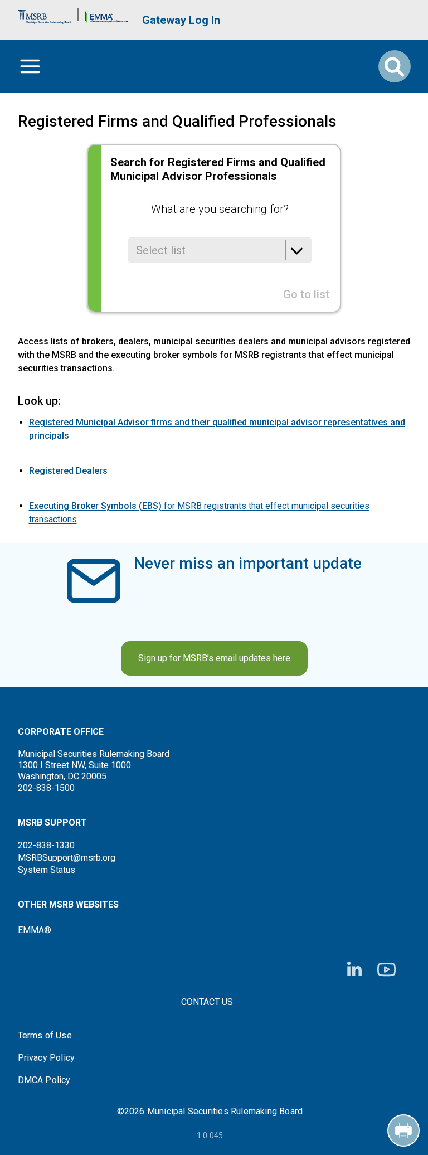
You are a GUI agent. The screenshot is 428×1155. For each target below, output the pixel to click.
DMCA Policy (44, 1080)
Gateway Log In (181, 20)
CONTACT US (207, 1002)
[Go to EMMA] (106, 14)
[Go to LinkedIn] (354, 970)
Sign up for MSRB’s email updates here (214, 658)
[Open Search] (394, 66)
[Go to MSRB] (44, 14)
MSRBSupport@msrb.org (66, 857)
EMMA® (34, 930)
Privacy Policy (46, 1058)
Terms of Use (45, 1035)
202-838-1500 (46, 788)
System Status (46, 870)
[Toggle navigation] (30, 66)
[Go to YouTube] (386, 969)
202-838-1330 (46, 845)
